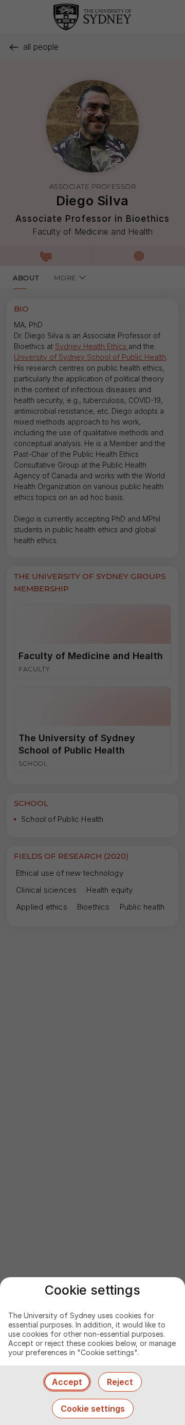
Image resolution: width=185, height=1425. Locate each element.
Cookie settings (93, 1408)
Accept (67, 1382)
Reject (120, 1382)
